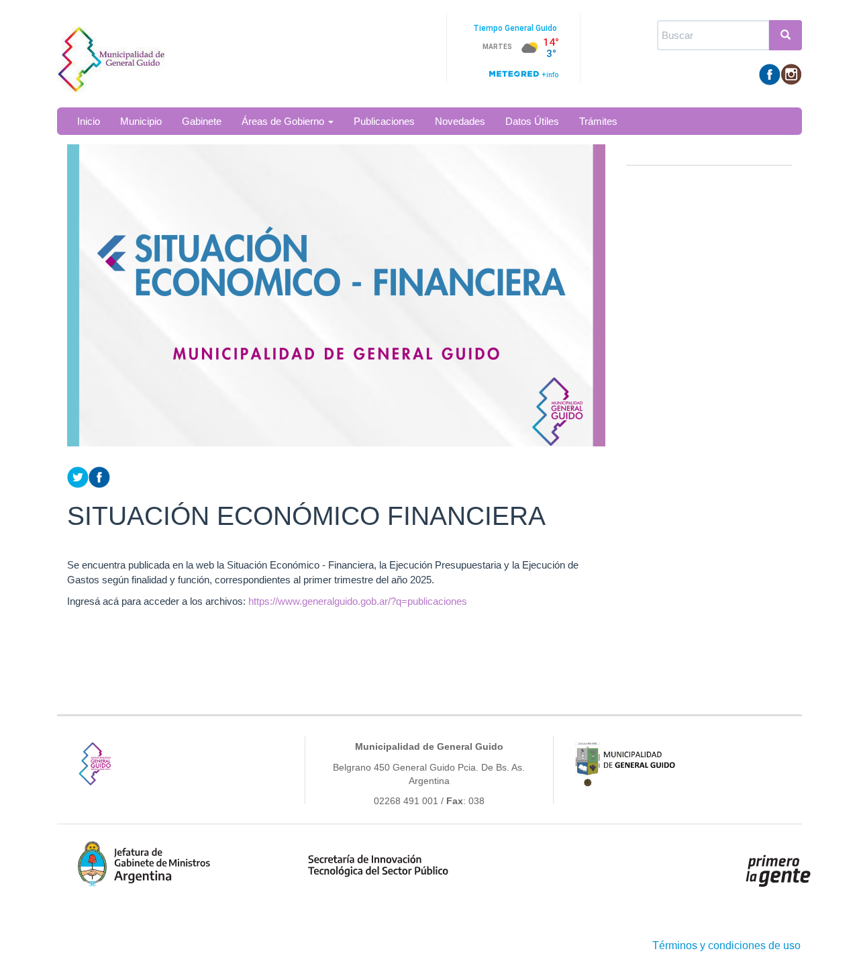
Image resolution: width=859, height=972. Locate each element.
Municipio (141, 121)
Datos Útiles (532, 121)
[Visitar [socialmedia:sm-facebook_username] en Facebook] (99, 476)
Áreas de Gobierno (284, 121)
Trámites (598, 121)
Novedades (460, 121)
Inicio (88, 121)
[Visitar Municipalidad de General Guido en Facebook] (769, 73)
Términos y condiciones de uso (726, 945)
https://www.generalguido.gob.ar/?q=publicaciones (357, 601)
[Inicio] (116, 52)
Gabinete (201, 121)
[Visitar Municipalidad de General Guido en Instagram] (791, 73)
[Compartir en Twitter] (78, 476)
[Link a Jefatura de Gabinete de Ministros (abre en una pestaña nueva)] (144, 864)
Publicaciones (384, 121)
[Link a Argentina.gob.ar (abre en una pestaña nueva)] (778, 870)
